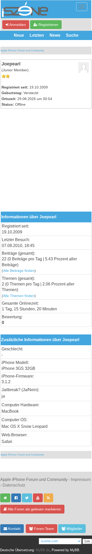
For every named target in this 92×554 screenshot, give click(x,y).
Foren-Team (43, 529)
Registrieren (48, 25)
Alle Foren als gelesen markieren (34, 509)
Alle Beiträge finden (18, 271)
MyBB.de (43, 550)
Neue (19, 35)
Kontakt (13, 529)
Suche (72, 35)
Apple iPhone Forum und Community (22, 50)
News (55, 35)
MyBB (74, 550)
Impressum (81, 479)
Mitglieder (73, 529)
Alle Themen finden (18, 296)
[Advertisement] (46, 163)
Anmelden (17, 25)
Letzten (37, 35)
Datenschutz (14, 485)
